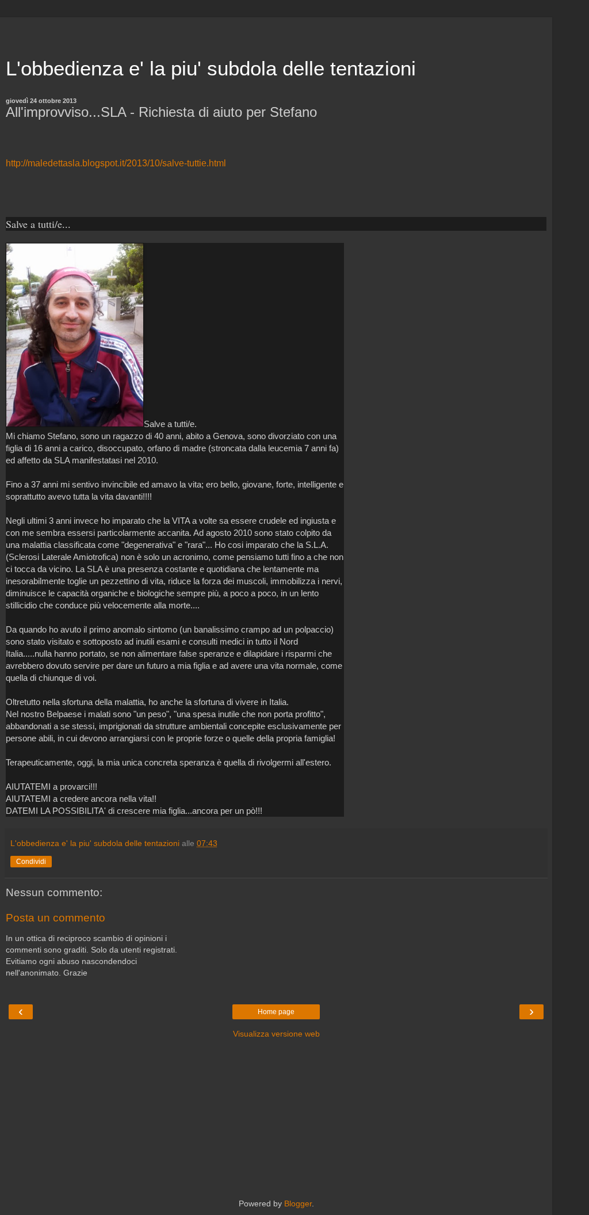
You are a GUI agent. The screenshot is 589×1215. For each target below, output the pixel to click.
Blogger (298, 1203)
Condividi (31, 862)
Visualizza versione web (276, 1033)
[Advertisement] (276, 31)
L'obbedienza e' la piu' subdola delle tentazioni (211, 68)
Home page (276, 1012)
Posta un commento (55, 918)
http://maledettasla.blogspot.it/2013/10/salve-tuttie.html (116, 163)
